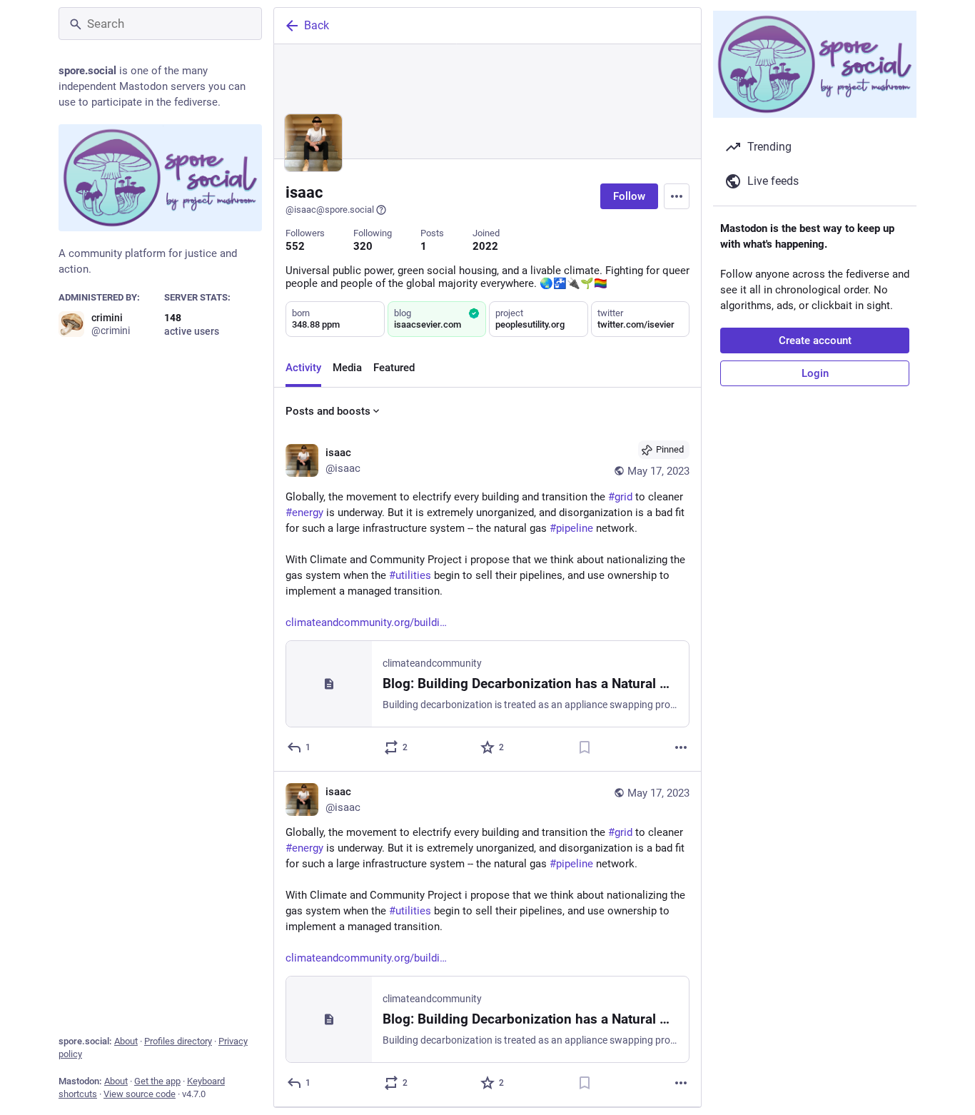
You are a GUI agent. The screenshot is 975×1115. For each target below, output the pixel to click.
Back (316, 25)
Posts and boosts (328, 411)
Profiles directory (178, 1041)
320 (363, 246)
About (126, 1041)
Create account (815, 340)
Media (347, 367)
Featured (394, 367)
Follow (629, 196)
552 (295, 246)
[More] (680, 747)
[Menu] (676, 196)
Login (815, 373)
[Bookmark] (584, 747)
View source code (139, 1094)
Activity (303, 367)
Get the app (157, 1081)
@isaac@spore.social (330, 209)
